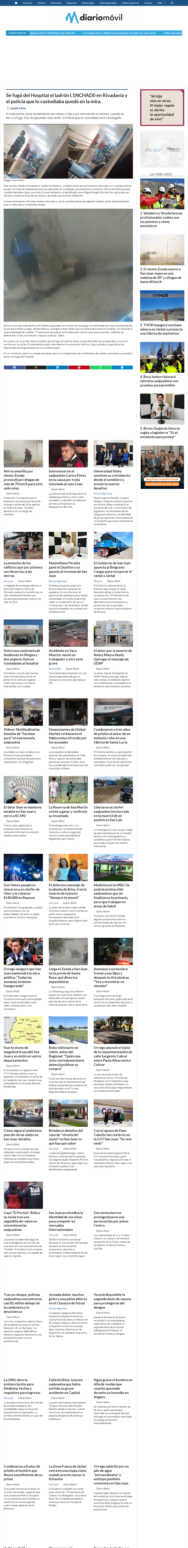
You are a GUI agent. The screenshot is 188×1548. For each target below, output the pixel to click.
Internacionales (108, 3)
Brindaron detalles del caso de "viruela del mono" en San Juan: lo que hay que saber (66, 1136)
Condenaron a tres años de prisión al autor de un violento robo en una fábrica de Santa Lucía (112, 735)
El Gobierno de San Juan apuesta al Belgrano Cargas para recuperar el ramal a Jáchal (113, 569)
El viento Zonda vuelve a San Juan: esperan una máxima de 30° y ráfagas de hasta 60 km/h (161, 275)
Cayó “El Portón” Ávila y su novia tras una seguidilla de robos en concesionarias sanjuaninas (22, 1221)
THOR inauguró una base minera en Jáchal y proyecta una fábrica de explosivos (161, 329)
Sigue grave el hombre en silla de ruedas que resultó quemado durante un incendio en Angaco (113, 1388)
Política (41, 3)
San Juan (27, 3)
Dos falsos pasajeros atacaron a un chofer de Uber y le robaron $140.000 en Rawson (22, 891)
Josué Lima (18, 108)
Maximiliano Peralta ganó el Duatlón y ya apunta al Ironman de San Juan (68, 569)
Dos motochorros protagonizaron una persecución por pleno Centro (111, 1219)
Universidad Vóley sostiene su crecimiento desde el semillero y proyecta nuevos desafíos (112, 479)
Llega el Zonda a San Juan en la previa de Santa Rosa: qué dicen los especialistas (68, 975)
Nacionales (88, 3)
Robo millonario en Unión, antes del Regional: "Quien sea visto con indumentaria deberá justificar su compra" (66, 1058)
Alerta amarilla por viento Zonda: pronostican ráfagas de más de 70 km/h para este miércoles (23, 479)
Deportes (71, 3)
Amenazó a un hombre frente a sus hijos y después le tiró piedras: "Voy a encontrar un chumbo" (112, 977)
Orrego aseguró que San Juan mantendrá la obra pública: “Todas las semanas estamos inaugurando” (22, 977)
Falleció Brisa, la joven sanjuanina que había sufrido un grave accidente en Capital (66, 1386)
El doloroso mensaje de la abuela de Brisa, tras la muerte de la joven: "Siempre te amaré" (68, 891)
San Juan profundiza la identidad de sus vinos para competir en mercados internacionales (66, 1221)
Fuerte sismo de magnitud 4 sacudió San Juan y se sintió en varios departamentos (22, 1054)
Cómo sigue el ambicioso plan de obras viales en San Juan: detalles (23, 1134)
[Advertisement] (94, 58)
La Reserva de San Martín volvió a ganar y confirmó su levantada (68, 811)
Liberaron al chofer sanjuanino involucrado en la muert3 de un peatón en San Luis (111, 813)
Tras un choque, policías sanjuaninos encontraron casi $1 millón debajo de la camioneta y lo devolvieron (23, 1302)
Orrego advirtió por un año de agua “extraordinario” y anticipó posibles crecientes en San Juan (111, 1474)
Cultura (148, 3)
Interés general (130, 3)
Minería (98, 581)
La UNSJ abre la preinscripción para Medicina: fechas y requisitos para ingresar (22, 1386)
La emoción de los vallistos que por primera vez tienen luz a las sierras (58, 33)
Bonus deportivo (103, 493)
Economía (56, 3)
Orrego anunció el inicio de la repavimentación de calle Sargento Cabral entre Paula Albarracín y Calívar (113, 1056)
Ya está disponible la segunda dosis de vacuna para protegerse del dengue (112, 1300)
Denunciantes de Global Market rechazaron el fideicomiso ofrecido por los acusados (68, 735)
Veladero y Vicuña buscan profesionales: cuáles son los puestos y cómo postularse (161, 219)
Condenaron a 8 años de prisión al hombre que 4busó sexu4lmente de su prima (23, 1472)
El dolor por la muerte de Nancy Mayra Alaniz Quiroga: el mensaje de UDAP (113, 657)
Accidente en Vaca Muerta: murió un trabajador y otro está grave (66, 657)
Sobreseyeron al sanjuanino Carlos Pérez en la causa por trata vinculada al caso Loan (67, 477)
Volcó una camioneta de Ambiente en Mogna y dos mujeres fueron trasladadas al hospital (22, 657)
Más (159, 3)
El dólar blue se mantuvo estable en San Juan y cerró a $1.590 (23, 811)
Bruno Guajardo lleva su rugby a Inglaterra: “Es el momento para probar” (160, 432)
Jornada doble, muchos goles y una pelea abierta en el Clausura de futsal (68, 1298)
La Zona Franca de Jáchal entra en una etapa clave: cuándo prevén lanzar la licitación (68, 1472)
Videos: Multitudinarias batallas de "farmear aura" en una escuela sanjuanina (22, 735)
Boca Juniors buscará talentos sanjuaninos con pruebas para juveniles (159, 381)
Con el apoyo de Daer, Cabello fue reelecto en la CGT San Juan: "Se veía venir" (113, 1136)
